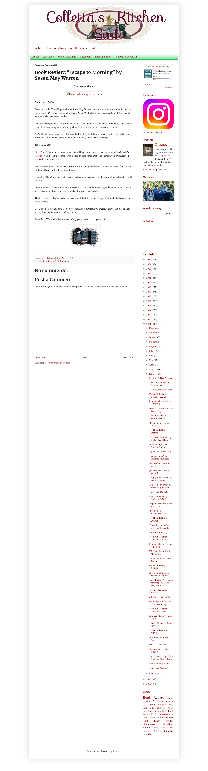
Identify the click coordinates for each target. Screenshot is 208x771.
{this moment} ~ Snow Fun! (159, 639)
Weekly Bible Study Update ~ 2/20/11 (158, 498)
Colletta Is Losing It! (126, 56)
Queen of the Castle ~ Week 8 (159, 464)
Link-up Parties (103, 56)
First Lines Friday (158, 720)
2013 (149, 314)
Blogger (116, 751)
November (154, 332)
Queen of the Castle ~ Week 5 (159, 650)
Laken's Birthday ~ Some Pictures (161, 624)
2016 (149, 300)
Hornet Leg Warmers (158, 667)
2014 (149, 310)
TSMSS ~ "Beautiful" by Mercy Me (160, 552)
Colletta (156, 71)
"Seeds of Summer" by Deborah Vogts (159, 384)
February (153, 373)
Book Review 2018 (165, 714)
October (153, 337)
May (151, 360)
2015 (149, 305)
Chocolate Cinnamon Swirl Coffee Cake (159, 574)
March (152, 369)
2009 (149, 683)
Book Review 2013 (152, 708)
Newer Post (40, 357)
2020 (149, 282)
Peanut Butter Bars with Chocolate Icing (160, 603)
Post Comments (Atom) (59, 362)
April (152, 364)
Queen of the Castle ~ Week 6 (159, 591)
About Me (48, 56)
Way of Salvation (67, 56)
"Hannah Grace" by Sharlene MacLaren (159, 457)
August (153, 346)
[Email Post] (71, 257)
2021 (149, 277)
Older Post (128, 357)
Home (35, 56)
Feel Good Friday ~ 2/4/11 (158, 631)
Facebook (85, 56)
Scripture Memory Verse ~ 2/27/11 (160, 402)
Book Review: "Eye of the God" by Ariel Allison (161, 657)
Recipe (146, 727)
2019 (149, 287)
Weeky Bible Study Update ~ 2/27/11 (158, 395)
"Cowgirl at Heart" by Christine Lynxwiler (159, 526)
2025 (149, 259)
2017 (149, 296)
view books (168, 87)
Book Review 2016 (157, 710)
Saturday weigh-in (159, 727)
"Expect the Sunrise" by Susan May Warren (160, 486)
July (151, 350)
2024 (149, 264)
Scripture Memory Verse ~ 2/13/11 (160, 545)
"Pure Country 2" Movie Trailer (160, 559)
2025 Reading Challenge (158, 66)
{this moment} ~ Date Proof (159, 424)
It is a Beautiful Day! (158, 532)
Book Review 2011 (63, 261)
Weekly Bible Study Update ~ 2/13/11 (158, 538)
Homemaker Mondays (158, 724)
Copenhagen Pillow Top (160, 451)
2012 (149, 319)
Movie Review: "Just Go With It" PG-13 (160, 417)
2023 (149, 268)
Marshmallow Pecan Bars (161, 389)
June (151, 355)
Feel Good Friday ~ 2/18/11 (158, 519)
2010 (149, 679)
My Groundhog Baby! (159, 663)
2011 (149, 323)
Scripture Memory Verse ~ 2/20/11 (160, 505)
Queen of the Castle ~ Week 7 (159, 472)
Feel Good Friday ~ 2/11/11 (158, 567)
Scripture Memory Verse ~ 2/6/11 (160, 617)
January (153, 673)
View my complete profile (155, 169)
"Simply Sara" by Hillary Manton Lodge (160, 479)
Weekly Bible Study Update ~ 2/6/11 (158, 610)
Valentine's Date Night (159, 596)
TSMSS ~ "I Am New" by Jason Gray (161, 410)
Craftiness (167, 717)
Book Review (48, 261)
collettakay (49, 257)
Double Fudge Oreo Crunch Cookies (158, 446)
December (154, 327)
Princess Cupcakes (157, 644)
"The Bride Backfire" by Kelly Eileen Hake (160, 438)
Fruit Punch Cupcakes (159, 491)
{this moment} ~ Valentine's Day (157, 512)
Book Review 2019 (152, 717)
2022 (149, 273)
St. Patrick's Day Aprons (160, 377)
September (154, 341)
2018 (149, 291)
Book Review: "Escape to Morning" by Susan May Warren (161, 582)
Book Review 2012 (161, 704)
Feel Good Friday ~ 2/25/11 (158, 431)
